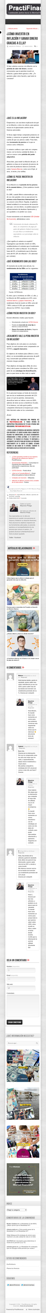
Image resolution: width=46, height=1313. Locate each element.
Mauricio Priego (25, 512)
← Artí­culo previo (12, 28)
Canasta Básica (16, 169)
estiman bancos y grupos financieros (19, 300)
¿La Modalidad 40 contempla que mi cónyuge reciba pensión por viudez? (22, 1247)
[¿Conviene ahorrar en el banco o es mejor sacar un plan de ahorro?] (23, 657)
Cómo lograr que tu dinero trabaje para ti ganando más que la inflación (20, 579)
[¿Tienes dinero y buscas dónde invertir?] (23, 632)
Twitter (11, 537)
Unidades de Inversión (19, 478)
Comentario (10, 993)
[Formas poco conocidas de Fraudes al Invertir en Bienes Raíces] (23, 605)
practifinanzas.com (16, 422)
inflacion (28, 494)
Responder (24, 677)
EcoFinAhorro (11, 1264)
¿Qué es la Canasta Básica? (21, 473)
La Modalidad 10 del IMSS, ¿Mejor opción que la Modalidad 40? (22, 1224)
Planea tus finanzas (13, 1268)
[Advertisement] (23, 100)
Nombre (13, 966)
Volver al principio (34, 1309)
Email (12, 975)
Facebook (17, 537)
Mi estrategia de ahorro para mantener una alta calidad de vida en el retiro (21, 1236)
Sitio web (10, 984)
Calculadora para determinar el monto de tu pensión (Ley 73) (21, 1241)
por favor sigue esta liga (22, 426)
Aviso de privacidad (26, 1306)
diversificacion (21, 494)
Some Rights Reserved (16, 490)
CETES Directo (33, 322)
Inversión (24, 498)
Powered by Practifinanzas (14, 1309)
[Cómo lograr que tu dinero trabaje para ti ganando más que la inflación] (23, 576)
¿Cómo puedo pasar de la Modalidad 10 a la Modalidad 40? (21, 1230)
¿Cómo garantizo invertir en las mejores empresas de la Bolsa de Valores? (25, 457)
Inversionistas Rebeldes (19, 463)
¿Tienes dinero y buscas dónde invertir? (20, 634)
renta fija (17, 496)
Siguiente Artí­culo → (32, 28)
